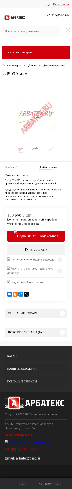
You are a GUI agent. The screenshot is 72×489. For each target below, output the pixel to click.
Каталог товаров (20, 52)
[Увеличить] (36, 118)
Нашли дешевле (43, 259)
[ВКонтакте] (9, 294)
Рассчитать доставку (30, 270)
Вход (47, 4)
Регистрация (61, 4)
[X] (26, 294)
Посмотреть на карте (18, 434)
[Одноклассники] (15, 294)
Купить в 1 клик (36, 249)
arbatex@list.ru (28, 458)
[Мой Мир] (20, 294)
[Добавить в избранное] (63, 88)
